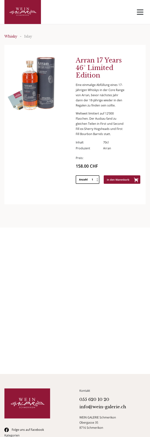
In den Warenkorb (118, 179)
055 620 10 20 (94, 399)
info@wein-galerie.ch (102, 406)
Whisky (10, 36)
